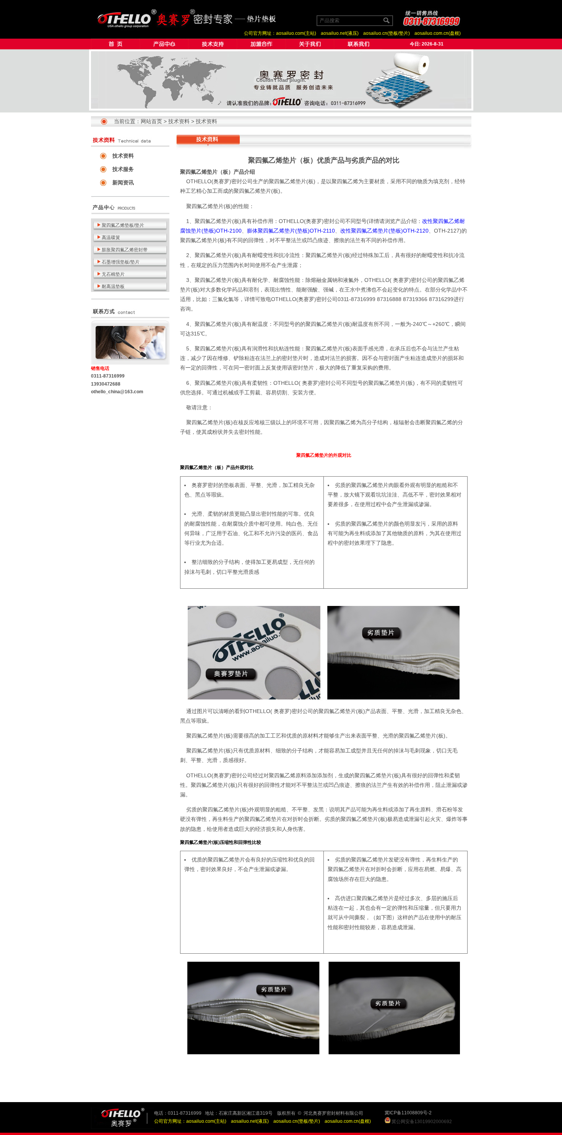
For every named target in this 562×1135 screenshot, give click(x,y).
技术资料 (179, 121)
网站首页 (151, 121)
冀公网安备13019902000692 (421, 1121)
